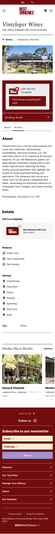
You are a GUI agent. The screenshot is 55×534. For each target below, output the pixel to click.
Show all (48, 349)
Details (18, 127)
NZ (32, 2)
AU (22, 2)
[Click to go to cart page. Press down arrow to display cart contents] (45, 11)
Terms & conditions (35, 514)
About (7, 127)
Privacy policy (15, 514)
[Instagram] (35, 420)
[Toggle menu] (4, 11)
